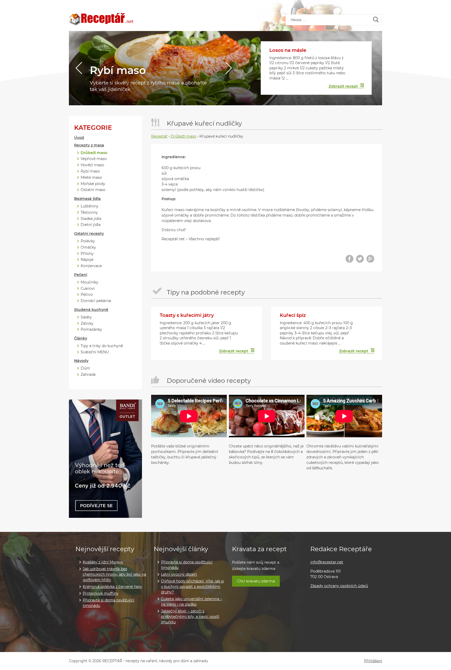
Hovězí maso (92, 165)
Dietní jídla (90, 225)
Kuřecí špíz (293, 315)
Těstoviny (89, 212)
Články (80, 338)
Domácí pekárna (96, 301)
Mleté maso (91, 177)
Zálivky (87, 323)
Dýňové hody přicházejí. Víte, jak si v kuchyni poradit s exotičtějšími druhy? (192, 586)
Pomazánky (91, 329)
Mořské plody (93, 184)
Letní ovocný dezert (179, 574)
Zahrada (88, 374)
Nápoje (87, 259)
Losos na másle (287, 50)
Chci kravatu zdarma (256, 581)
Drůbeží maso (94, 153)
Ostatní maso (93, 190)
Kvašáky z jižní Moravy (103, 562)
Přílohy (87, 253)
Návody (81, 361)
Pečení (80, 275)
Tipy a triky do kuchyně (102, 346)
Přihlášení (373, 661)
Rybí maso (118, 70)
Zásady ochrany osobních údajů (339, 585)
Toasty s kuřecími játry (187, 315)
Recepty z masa (89, 145)
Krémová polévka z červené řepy (112, 586)
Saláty (86, 317)
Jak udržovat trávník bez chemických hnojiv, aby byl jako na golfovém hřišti (114, 574)
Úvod (79, 138)
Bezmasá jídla (87, 198)
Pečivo (87, 294)
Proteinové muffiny (100, 593)
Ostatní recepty (89, 233)
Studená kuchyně (91, 310)
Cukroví (88, 288)
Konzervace (91, 266)
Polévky (88, 241)
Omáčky (88, 247)
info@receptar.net (326, 562)
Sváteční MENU (95, 352)
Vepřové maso (94, 159)
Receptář (159, 136)
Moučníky (89, 282)
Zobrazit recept (343, 86)
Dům (85, 368)
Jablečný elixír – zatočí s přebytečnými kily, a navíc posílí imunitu (190, 616)
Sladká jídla (91, 219)
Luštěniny (89, 206)
